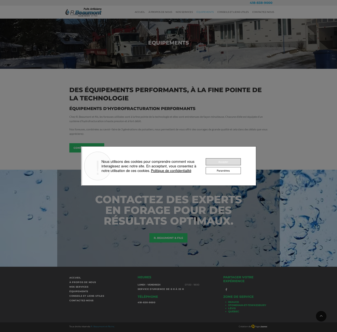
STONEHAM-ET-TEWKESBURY (247, 305)
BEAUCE (233, 302)
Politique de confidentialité (171, 170)
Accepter (223, 162)
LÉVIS (232, 308)
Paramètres (223, 170)
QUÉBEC (233, 311)
